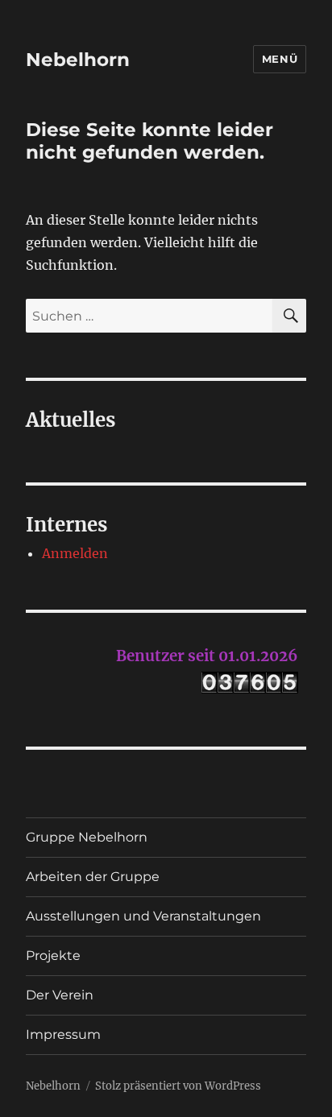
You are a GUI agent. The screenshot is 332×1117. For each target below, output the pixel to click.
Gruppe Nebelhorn (86, 837)
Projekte (53, 955)
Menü (279, 58)
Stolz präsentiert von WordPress (178, 1086)
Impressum (63, 1034)
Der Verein (59, 995)
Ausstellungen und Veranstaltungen (143, 916)
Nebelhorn (78, 59)
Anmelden (75, 553)
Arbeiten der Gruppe (93, 876)
